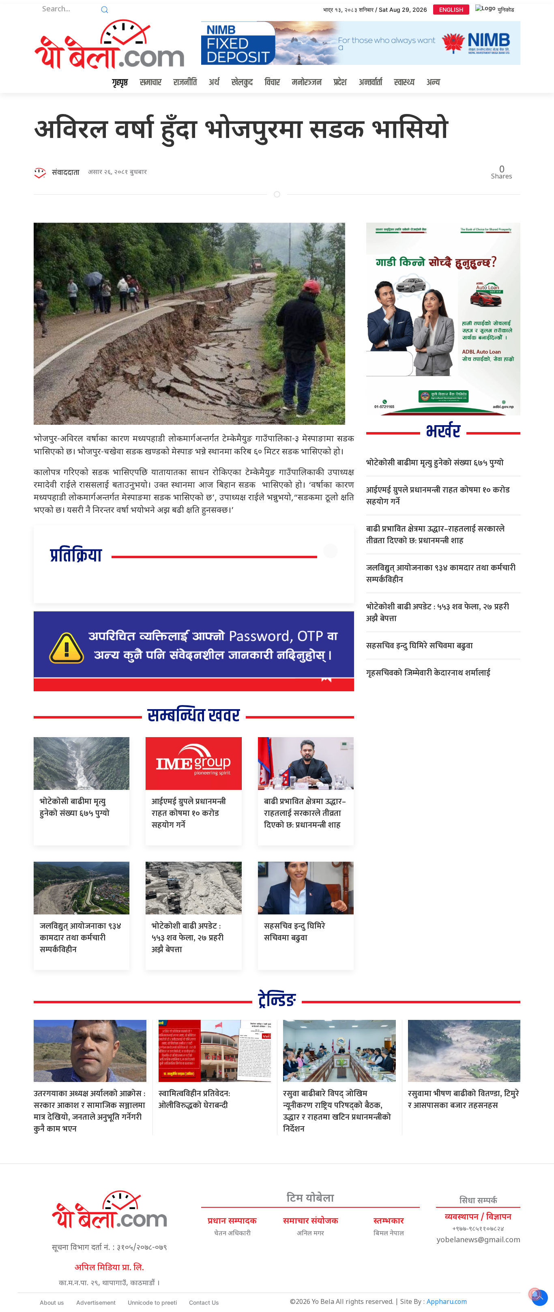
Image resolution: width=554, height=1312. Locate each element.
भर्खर (443, 432)
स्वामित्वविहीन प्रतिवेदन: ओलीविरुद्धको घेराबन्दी (194, 1099)
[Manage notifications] (534, 1294)
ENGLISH (451, 9)
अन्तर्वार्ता (370, 83)
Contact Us (204, 1302)
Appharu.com (447, 1302)
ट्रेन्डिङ (277, 1001)
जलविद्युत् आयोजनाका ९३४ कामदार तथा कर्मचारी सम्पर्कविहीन (80, 938)
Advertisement (96, 1302)
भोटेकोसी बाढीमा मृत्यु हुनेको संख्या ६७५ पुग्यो (75, 807)
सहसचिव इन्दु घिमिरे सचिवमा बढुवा (294, 932)
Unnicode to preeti (152, 1302)
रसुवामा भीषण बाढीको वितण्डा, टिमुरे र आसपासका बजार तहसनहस (463, 1099)
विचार (272, 83)
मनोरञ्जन (307, 83)
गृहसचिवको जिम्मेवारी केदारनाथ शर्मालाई (428, 673)
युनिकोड (506, 9)
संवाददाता (65, 173)
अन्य (433, 83)
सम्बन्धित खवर (194, 716)
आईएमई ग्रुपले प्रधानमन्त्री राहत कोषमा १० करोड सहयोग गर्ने (189, 813)
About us (52, 1302)
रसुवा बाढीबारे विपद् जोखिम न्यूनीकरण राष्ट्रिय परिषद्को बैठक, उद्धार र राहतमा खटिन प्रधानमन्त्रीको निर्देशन (337, 1111)
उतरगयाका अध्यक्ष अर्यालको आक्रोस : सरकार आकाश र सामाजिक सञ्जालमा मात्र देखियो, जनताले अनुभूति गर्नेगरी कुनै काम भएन (89, 1111)
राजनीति (185, 83)
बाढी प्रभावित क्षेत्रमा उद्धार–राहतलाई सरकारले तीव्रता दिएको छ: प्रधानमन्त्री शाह (305, 813)
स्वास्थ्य (404, 83)
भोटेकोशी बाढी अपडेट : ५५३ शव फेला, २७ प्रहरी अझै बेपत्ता (187, 938)
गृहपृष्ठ (120, 83)
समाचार (150, 83)
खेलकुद (242, 83)
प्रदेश (340, 83)
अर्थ (214, 83)
